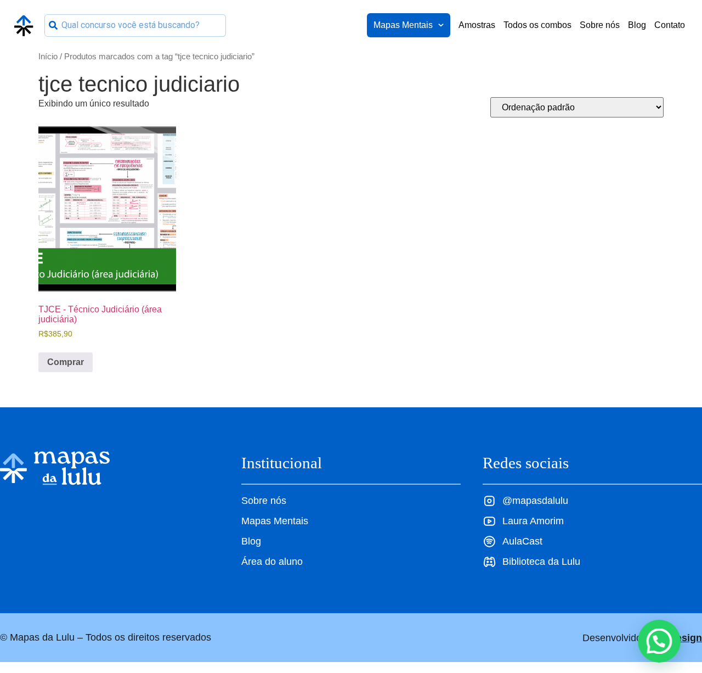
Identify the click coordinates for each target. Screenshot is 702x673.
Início (48, 56)
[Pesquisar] (53, 25)
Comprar (65, 362)
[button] (659, 641)
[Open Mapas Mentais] (441, 25)
